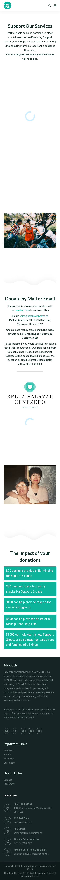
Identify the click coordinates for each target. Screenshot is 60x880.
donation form (22, 310)
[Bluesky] (39, 731)
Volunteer (9, 758)
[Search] (49, 5)
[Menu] (55, 5)
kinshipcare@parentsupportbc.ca (31, 853)
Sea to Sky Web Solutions (32, 873)
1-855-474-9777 (23, 843)
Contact (8, 779)
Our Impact (9, 762)
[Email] (31, 731)
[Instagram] (6, 731)
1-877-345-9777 (23, 822)
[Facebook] (15, 731)
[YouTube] (23, 731)
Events (7, 754)
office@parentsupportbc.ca (33, 316)
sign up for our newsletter (17, 713)
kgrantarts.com (31, 876)
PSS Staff (9, 783)
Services (8, 750)
